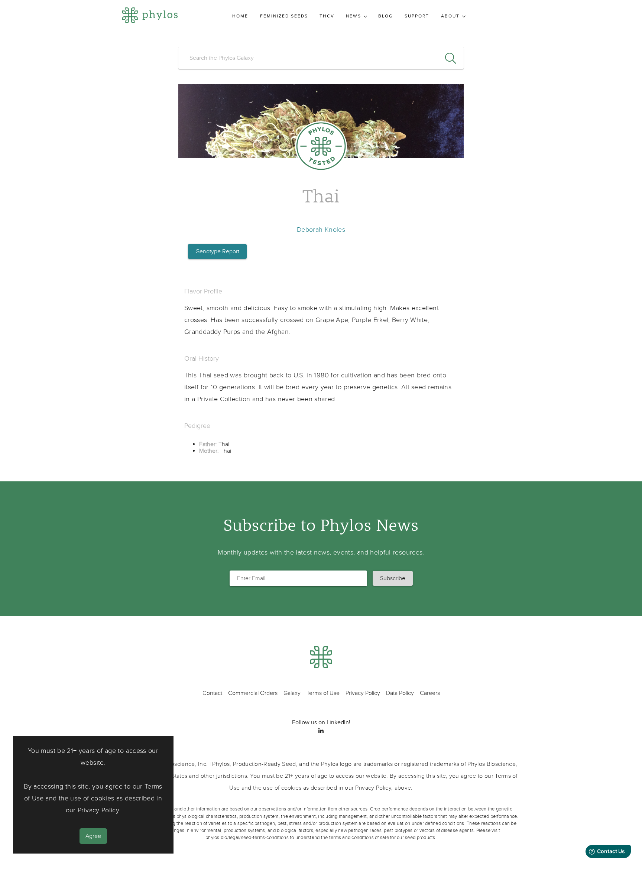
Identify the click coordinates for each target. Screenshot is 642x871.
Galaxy (292, 693)
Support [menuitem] (417, 16)
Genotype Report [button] (217, 251)
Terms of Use (323, 693)
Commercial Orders (253, 693)
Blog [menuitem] (385, 16)
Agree (93, 836)
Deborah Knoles (321, 230)
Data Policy (400, 693)
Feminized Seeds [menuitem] (284, 16)
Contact (212, 693)
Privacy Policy (363, 693)
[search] (321, 58)
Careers (430, 693)
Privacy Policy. (99, 811)
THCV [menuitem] (327, 16)
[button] (393, 578)
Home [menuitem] (240, 16)
